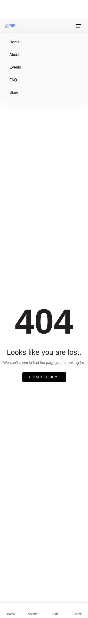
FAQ (13, 80)
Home (14, 42)
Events (15, 67)
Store (13, 92)
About (14, 55)
